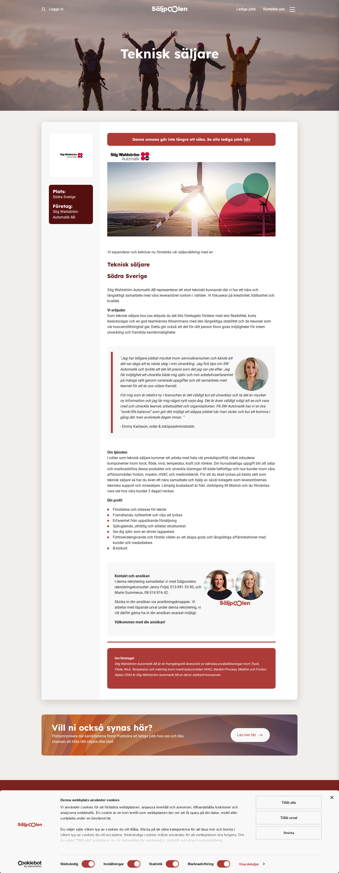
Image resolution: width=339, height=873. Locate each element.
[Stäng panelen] (331, 797)
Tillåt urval (288, 817)
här (247, 139)
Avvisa (288, 833)
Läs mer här (246, 735)
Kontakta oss (274, 9)
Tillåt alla (289, 802)
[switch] (133, 863)
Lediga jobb (246, 9)
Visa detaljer (249, 864)
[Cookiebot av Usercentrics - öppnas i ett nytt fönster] (30, 864)
